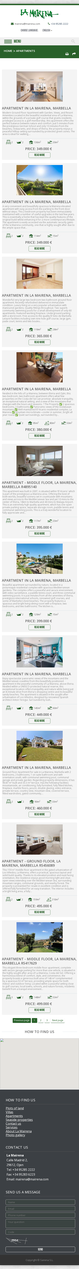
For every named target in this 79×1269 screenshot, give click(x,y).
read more (39, 155)
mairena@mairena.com (27, 23)
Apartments (14, 1116)
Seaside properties (19, 1120)
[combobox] (47, 30)
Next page (57, 1020)
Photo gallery (15, 1135)
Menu (17, 41)
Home (8, 51)
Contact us (13, 1123)
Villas (9, 1112)
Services (11, 1127)
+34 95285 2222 (59, 23)
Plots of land (15, 1108)
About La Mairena (19, 1131)
